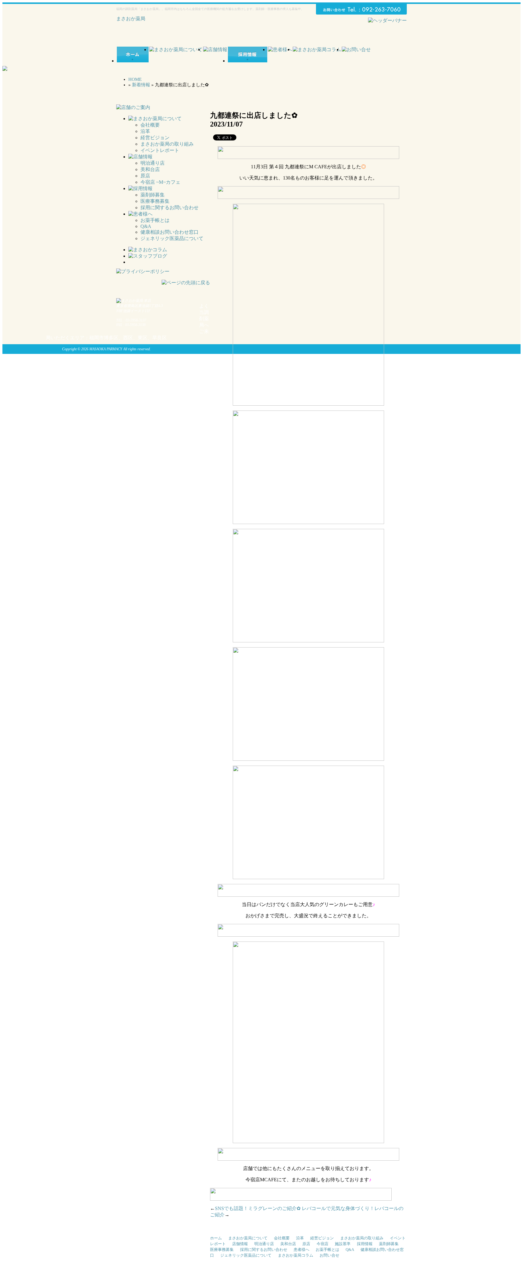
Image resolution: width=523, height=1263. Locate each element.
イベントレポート (159, 150)
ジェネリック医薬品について (171, 238)
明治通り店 (152, 163)
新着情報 (141, 84)
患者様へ (301, 1249)
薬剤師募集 (152, 194)
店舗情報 (240, 1244)
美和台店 (150, 169)
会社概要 (150, 124)
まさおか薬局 (130, 18)
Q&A (145, 226)
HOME (135, 79)
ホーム (216, 1238)
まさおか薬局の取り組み (167, 144)
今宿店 (322, 1244)
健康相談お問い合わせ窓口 (169, 232)
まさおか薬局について (248, 1238)
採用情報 (365, 1244)
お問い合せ (329, 1255)
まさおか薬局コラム (295, 1255)
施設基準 (342, 1244)
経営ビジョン (154, 137)
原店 (145, 175)
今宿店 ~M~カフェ (160, 182)
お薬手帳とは (154, 220)
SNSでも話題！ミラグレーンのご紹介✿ (258, 1208)
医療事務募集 (154, 201)
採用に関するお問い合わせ (169, 207)
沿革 (145, 131)
